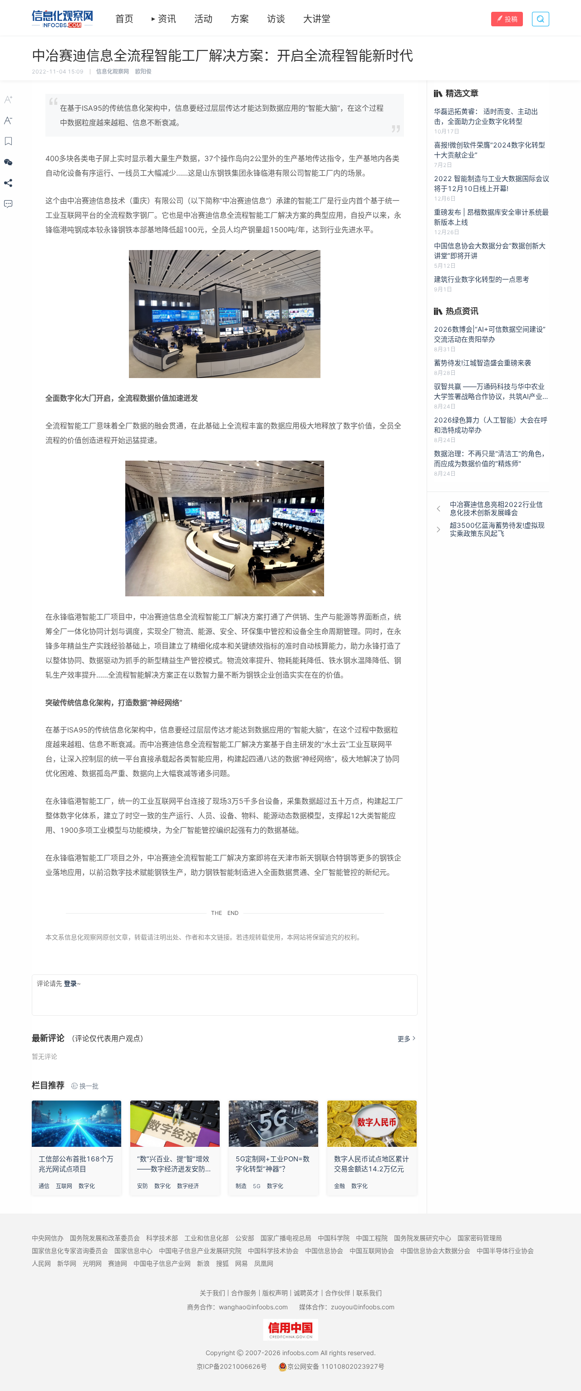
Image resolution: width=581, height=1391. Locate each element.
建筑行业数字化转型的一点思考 (481, 279)
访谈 (276, 19)
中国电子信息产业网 (162, 1263)
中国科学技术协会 (273, 1250)
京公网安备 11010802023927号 (335, 1366)
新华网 (66, 1263)
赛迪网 (117, 1263)
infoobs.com (300, 1353)
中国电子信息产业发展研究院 (200, 1250)
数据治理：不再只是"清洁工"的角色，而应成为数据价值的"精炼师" (491, 458)
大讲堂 (316, 19)
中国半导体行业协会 (505, 1250)
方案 (240, 19)
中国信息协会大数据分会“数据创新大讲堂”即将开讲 (490, 250)
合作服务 (243, 1293)
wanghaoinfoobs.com (253, 1307)
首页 (124, 19)
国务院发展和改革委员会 (105, 1238)
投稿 (511, 19)
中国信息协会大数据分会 (435, 1250)
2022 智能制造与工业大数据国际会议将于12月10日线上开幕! (491, 183)
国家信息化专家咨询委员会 (70, 1250)
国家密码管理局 (480, 1238)
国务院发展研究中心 (422, 1238)
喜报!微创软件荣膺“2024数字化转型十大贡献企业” (489, 150)
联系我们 (369, 1293)
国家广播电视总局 (286, 1238)
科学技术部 (162, 1238)
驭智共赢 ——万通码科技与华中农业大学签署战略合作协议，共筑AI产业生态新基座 (491, 392)
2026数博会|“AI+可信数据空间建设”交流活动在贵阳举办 (490, 334)
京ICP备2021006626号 (232, 1366)
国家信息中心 (133, 1250)
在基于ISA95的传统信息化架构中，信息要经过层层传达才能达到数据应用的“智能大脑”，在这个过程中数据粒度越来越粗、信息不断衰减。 (222, 115)
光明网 (92, 1263)
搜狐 (222, 1263)
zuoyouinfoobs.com (362, 1307)
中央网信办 (48, 1238)
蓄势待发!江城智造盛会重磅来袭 (482, 363)
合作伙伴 (337, 1293)
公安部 (244, 1238)
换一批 (88, 1086)
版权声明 (275, 1293)
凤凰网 (263, 1263)
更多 (404, 1038)
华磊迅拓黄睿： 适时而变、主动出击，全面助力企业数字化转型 (486, 116)
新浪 (203, 1263)
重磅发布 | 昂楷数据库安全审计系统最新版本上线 (491, 217)
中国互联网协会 (372, 1250)
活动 (203, 19)
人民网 (41, 1263)
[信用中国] (290, 1329)
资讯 (167, 19)
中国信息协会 (324, 1250)
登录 (70, 983)
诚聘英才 (306, 1293)
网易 (241, 1263)
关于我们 (212, 1293)
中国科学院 (334, 1238)
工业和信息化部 (206, 1238)
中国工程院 (372, 1238)
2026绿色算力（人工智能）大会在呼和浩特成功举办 (490, 425)
